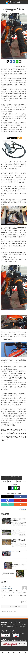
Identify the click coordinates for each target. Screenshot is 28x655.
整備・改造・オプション (16, 476)
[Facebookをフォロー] (20, 496)
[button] (20, 61)
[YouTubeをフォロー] (20, 500)
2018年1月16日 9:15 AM (6, 588)
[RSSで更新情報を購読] (20, 504)
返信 (24, 601)
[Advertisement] (14, 459)
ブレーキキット (12, 481)
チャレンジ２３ (6, 479)
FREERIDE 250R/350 (16, 479)
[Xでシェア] (8, 61)
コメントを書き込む (14, 606)
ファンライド (6, 476)
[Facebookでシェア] (11, 61)
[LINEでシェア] (17, 61)
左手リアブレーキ (22, 481)
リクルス (5, 481)
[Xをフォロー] (7, 496)
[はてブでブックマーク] (14, 61)
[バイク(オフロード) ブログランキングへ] (5, 635)
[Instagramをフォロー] (7, 500)
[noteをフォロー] (7, 504)
